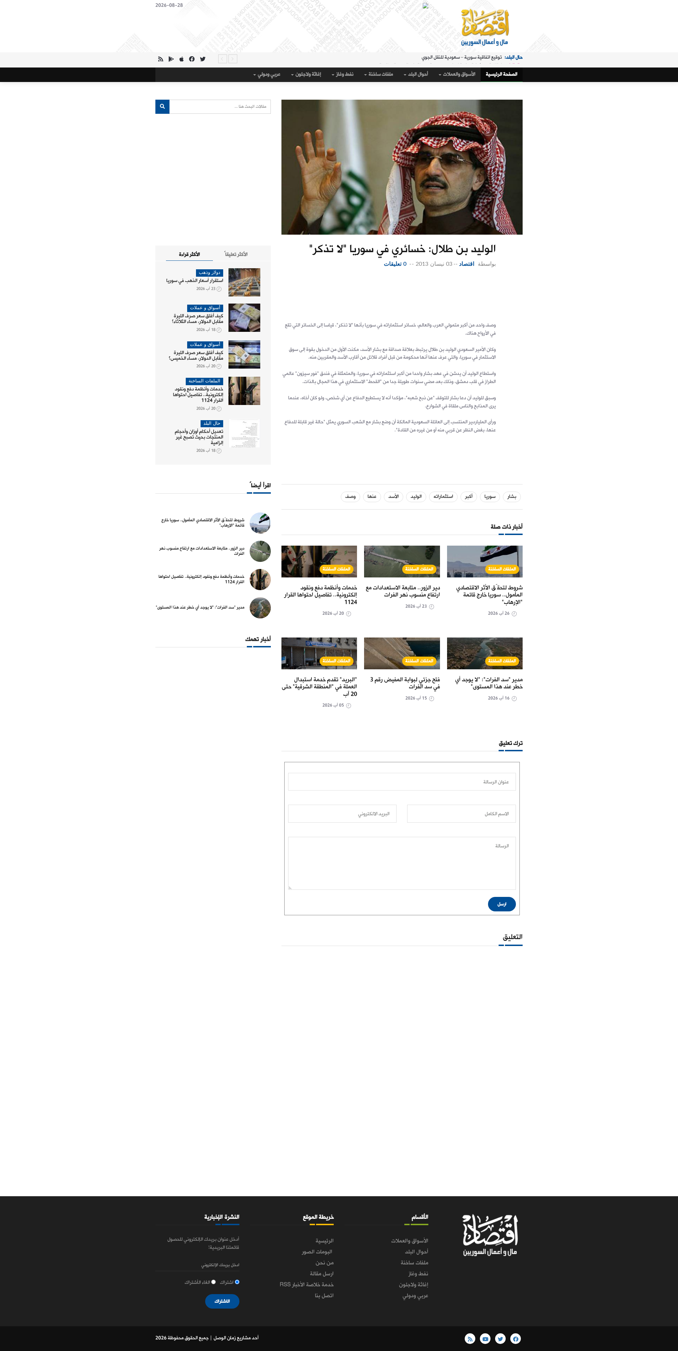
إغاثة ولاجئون (308, 74)
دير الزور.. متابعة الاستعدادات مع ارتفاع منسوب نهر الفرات (403, 591)
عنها (372, 496)
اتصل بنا (324, 1296)
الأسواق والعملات (458, 74)
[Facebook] (192, 59)
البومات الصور (318, 1252)
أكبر (468, 496)
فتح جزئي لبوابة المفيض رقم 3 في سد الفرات (405, 683)
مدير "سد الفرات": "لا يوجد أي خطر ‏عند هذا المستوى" (489, 683)
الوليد (416, 496)
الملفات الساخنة (502, 569)
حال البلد (211, 423)
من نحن (325, 1263)
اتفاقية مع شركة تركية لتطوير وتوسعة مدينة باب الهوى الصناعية (440, 58)
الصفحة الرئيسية (501, 74)
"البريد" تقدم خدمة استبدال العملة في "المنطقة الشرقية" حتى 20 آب (319, 687)
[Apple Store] (181, 59)
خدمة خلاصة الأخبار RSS (307, 1285)
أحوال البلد (417, 74)
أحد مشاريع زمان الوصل (236, 1338)
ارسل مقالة (322, 1274)
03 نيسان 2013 (434, 264)
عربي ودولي (268, 74)
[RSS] (160, 59)
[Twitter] (203, 59)
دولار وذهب (209, 272)
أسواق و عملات (205, 308)
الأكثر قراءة (189, 254)
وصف (350, 496)
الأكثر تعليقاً (236, 254)
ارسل (502, 904)
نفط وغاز (344, 74)
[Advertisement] (388, 297)
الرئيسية (325, 1241)
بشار (511, 496)
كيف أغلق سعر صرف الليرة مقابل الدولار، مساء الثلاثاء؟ (197, 319)
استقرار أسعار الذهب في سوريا (194, 280)
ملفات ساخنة (380, 74)
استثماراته (443, 496)
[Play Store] (171, 59)
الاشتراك (222, 1301)
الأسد (393, 496)
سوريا (489, 496)
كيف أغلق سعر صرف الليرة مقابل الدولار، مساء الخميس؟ (196, 355)
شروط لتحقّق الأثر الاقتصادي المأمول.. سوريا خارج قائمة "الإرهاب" (489, 595)
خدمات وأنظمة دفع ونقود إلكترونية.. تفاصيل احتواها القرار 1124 (320, 595)
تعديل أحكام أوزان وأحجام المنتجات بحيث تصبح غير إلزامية (199, 437)
